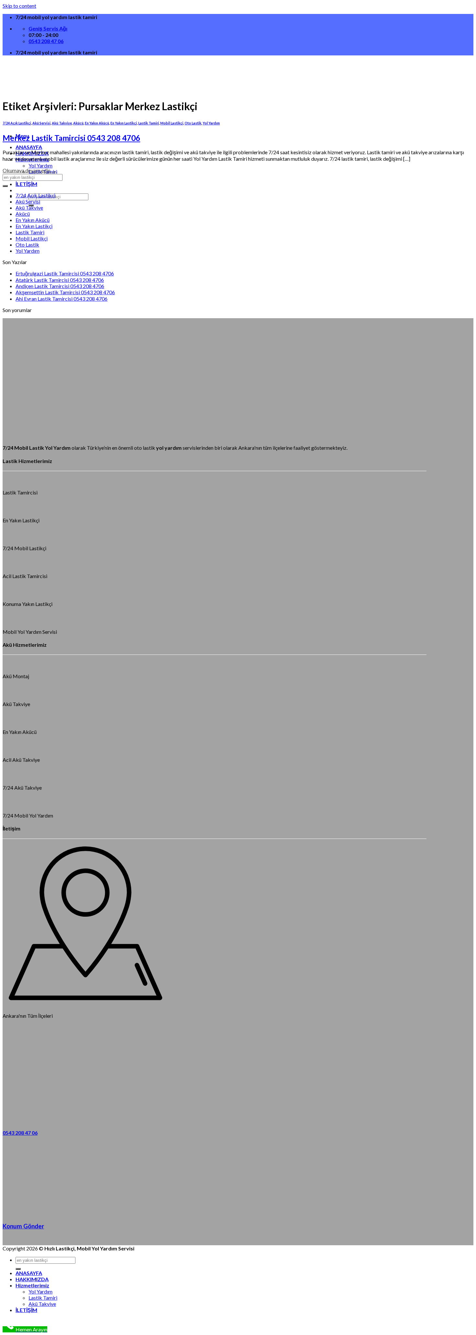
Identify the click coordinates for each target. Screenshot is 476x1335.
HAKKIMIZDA (32, 1279)
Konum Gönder (23, 1226)
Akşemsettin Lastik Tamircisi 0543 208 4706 (65, 292)
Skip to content (19, 6)
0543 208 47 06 (20, 1133)
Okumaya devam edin (30, 170)
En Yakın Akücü (33, 220)
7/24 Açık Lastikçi (35, 195)
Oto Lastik (193, 123)
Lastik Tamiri (148, 123)
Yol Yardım (40, 165)
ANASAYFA (29, 147)
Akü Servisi (28, 201)
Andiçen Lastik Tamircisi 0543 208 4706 (60, 286)
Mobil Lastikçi (171, 123)
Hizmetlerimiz (32, 1285)
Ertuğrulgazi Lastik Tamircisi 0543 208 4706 (65, 273)
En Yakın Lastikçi (123, 123)
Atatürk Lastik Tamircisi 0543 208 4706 (60, 280)
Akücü (23, 214)
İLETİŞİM (26, 184)
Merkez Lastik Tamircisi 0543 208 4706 (71, 138)
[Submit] (5, 186)
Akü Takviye (29, 207)
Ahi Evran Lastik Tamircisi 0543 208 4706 (62, 299)
